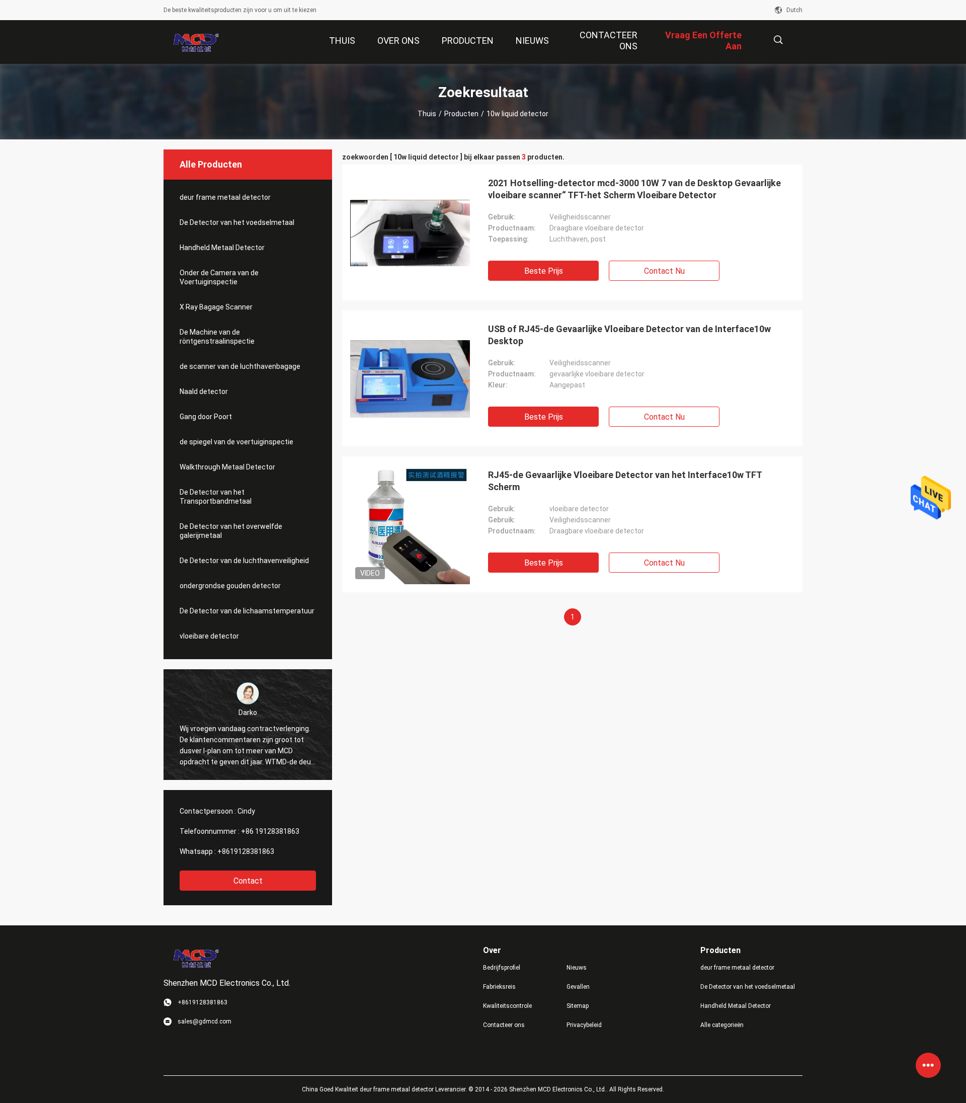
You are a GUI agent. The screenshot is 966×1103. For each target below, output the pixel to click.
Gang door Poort (206, 417)
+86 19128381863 (270, 831)
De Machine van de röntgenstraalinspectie (217, 336)
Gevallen (578, 986)
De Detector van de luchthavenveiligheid (244, 561)
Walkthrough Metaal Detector (227, 467)
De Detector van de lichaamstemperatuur (247, 611)
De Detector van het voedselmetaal (237, 222)
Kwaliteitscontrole (507, 1005)
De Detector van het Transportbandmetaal (216, 496)
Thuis (427, 114)
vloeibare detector (209, 636)
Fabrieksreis (499, 986)
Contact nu (664, 271)
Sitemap (578, 1005)
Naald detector (204, 391)
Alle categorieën (722, 1025)
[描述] (778, 40)
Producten (461, 114)
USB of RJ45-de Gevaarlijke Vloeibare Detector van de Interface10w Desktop (629, 335)
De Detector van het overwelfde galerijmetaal (231, 530)
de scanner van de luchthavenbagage (240, 366)
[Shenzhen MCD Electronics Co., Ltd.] (196, 42)
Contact (248, 881)
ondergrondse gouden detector (230, 586)
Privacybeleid (584, 1025)
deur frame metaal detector (225, 197)
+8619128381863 (245, 851)
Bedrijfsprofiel (501, 967)
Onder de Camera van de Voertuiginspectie (219, 277)
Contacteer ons (504, 1025)
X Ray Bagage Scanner (216, 307)
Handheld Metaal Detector (222, 248)
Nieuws (577, 967)
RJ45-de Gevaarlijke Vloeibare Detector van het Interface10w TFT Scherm (625, 480)
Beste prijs (543, 271)
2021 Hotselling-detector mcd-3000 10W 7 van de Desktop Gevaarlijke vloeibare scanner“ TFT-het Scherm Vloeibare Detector (634, 189)
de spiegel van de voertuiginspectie (236, 442)
